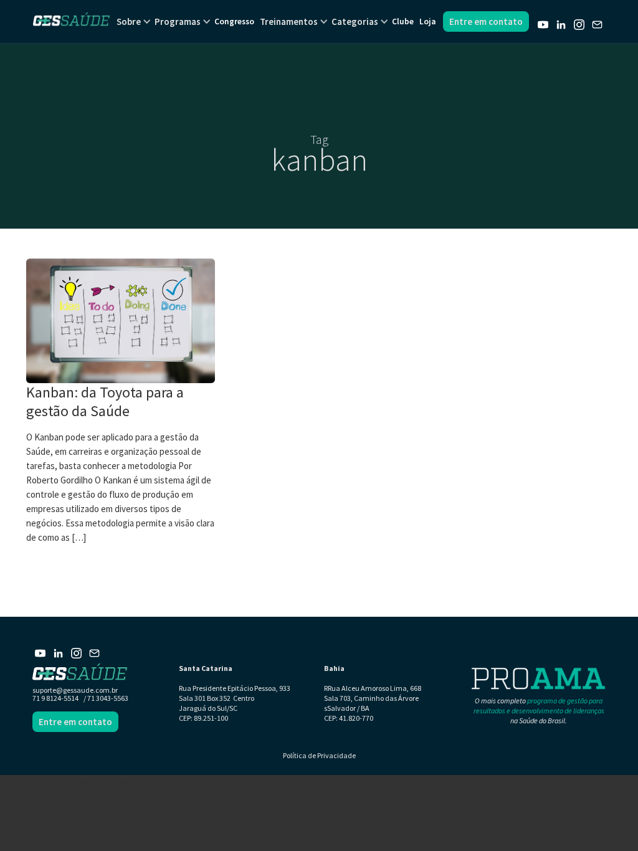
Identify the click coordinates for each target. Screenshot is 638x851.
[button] (129, 21)
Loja (427, 21)
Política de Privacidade (319, 755)
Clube (403, 21)
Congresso (234, 21)
